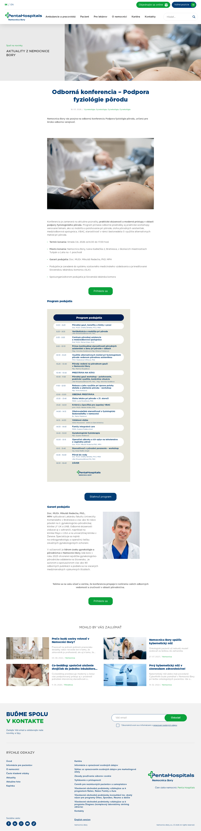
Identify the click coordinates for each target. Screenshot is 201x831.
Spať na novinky (14, 46)
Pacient (84, 17)
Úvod (9, 761)
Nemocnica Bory (80, 825)
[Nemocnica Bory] (23, 17)
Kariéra (136, 17)
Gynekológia (89, 109)
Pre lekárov (100, 17)
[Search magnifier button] (194, 17)
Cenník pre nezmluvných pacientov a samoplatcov (100, 784)
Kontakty (150, 17)
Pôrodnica (68, 685)
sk (6, 5)
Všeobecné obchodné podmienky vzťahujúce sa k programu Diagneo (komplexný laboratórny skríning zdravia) (101, 804)
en (12, 5)
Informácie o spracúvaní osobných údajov (96, 765)
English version (82, 820)
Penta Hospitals (186, 788)
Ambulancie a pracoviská (61, 17)
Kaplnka (10, 786)
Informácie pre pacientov (19, 765)
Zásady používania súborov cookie (92, 776)
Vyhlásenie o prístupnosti (87, 780)
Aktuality (11, 778)
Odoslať (175, 718)
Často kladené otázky (17, 774)
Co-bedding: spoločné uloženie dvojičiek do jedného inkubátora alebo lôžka (73, 669)
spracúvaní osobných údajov (165, 725)
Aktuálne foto (13, 782)
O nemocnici (119, 17)
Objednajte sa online (151, 5)
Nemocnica (70, 658)
